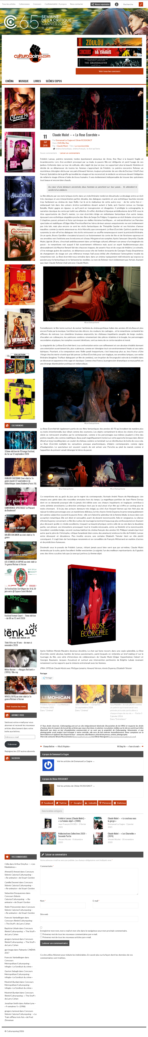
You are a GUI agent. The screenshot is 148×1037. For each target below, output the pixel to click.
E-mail (96, 900)
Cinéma (9, 81)
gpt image (9, 949)
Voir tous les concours (109, 71)
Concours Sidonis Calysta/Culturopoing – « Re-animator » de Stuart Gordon (20, 874)
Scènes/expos (54, 81)
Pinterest (107, 803)
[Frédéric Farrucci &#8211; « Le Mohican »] (56, 694)
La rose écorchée (82, 146)
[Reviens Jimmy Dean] (20, 171)
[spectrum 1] (20, 418)
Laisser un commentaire (70, 153)
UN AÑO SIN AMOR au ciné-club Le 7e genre (20, 536)
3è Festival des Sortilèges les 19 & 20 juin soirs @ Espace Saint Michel (20, 590)
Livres (37, 81)
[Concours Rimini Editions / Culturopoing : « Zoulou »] (109, 42)
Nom (43, 900)
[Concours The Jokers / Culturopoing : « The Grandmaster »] (109, 62)
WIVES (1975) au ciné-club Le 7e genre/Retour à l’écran (18, 698)
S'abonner (12, 744)
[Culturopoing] (32, 67)
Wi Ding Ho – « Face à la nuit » (128, 746)
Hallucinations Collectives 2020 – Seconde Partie (72, 835)
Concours (37, 4)
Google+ (78, 803)
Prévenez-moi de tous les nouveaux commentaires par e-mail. (69, 934)
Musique (23, 81)
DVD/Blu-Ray (63, 143)
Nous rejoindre (102, 4)
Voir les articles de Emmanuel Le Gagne (76, 761)
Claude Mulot (62, 146)
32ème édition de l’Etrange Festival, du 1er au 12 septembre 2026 (20, 452)
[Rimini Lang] (20, 374)
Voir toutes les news (16, 706)
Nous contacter (76, 4)
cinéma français (79, 149)
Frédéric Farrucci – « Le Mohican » (55, 704)
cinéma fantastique (64, 149)
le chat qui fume (93, 149)
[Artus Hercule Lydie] (20, 348)
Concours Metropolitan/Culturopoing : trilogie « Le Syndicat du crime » (19, 963)
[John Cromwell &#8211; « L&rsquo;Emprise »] (91, 694)
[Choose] (20, 127)
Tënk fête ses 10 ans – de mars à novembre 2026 (18, 644)
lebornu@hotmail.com (82, 737)
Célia (7, 864)
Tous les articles (8, 4)
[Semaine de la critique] (74, 21)
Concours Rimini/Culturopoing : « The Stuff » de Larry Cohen (20, 931)
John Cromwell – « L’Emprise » (88, 704)
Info (117, 4)
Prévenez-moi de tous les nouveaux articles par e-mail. (66, 937)
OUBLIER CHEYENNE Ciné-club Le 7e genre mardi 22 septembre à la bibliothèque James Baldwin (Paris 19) (20, 481)
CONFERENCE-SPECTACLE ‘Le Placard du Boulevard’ (20, 509)
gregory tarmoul (12, 939)
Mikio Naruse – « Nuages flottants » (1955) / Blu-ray (20, 671)
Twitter (63, 803)
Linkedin (93, 803)
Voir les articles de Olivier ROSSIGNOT (76, 786)
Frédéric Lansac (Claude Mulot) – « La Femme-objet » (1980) (72, 819)
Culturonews (24, 4)
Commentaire (47, 866)
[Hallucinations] (20, 216)
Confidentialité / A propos (56, 4)
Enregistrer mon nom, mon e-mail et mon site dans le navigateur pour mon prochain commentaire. (83, 930)
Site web (44, 914)
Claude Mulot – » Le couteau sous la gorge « (122, 819)
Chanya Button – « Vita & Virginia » (56, 746)
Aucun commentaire (48, 153)
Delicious (121, 803)
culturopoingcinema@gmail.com (122, 737)
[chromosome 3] (20, 260)
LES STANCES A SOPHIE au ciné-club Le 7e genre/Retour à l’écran (21, 563)
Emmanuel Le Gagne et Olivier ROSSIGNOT (74, 140)
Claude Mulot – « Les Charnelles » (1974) (122, 835)
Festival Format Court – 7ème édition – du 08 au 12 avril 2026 (20, 617)
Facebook (48, 803)
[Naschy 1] (20, 304)
